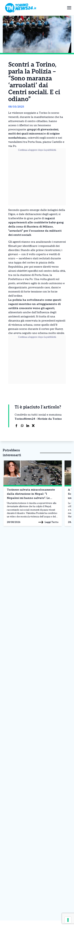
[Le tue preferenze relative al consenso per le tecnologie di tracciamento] (68, 920)
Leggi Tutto (52, 522)
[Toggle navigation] (69, 7)
